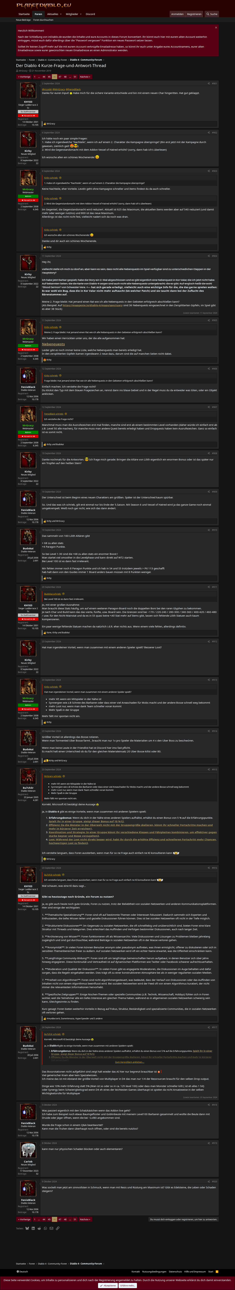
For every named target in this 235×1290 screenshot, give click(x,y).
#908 (214, 453)
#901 (214, 83)
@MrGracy (58, 89)
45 (49, 76)
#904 (214, 256)
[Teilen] (208, 84)
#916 (214, 867)
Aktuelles (52, 14)
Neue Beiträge (23, 19)
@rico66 (47, 89)
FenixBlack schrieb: (53, 413)
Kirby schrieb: (51, 177)
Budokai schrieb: (52, 593)
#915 (214, 769)
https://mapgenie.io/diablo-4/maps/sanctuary (93, 305)
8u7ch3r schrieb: (52, 874)
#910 (214, 530)
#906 (214, 368)
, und (58, 632)
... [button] (39, 76)
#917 (214, 1027)
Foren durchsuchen (43, 19)
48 (65, 76)
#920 (214, 1181)
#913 (214, 679)
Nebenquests (53, 344)
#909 (214, 491)
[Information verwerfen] (215, 28)
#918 (214, 1104)
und (55, 444)
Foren (38, 14)
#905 (214, 320)
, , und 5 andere (75, 1018)
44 (44, 76)
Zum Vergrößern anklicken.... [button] (129, 1062)
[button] (60, 14)
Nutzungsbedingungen (154, 1271)
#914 (214, 731)
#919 (214, 1143)
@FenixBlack (73, 89)
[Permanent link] (66, 344)
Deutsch (23, 1271)
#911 (214, 587)
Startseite (24, 14)
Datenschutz (175, 1271)
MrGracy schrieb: (52, 776)
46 (54, 76)
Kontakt (136, 1271)
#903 (214, 171)
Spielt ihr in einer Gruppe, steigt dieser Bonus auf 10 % (85, 821)
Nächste (84, 76)
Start (210, 1271)
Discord (90, 14)
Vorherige (25, 76)
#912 (214, 641)
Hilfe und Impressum (195, 1271)
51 (75, 76)
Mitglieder (72, 14)
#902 (214, 132)
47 (60, 76)
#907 (214, 407)
